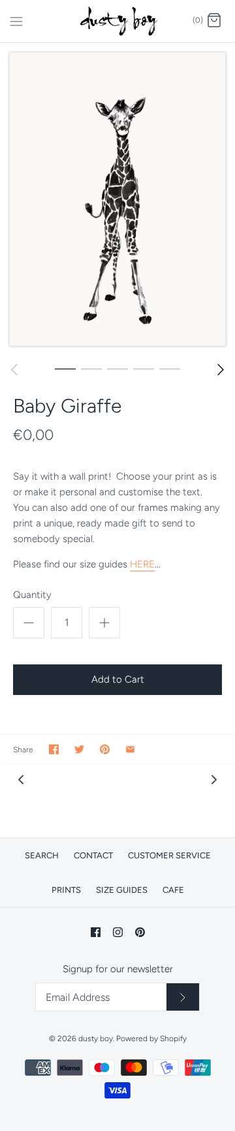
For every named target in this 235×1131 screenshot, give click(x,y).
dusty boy (95, 1038)
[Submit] (182, 997)
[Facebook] (96, 932)
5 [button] (170, 368)
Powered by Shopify (151, 1038)
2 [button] (91, 368)
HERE (142, 564)
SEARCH (42, 855)
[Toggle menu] (16, 20)
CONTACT (93, 855)
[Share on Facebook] (54, 749)
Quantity (32, 595)
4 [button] (144, 368)
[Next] (220, 369)
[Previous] (14, 369)
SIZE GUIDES (122, 890)
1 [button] (65, 368)
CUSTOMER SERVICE (169, 855)
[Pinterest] (140, 932)
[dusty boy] (118, 21)
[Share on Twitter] (79, 749)
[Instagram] (118, 932)
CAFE (173, 890)
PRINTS (66, 890)
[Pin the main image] (105, 749)
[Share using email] (130, 749)
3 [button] (117, 368)
